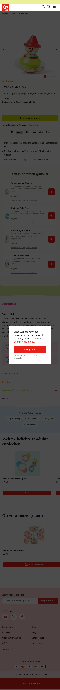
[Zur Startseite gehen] (5, 8)
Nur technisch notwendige (19, 356)
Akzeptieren (30, 349)
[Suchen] (43, 6)
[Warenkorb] (48, 6)
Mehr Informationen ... (24, 342)
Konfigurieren (41, 356)
